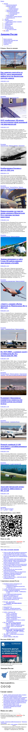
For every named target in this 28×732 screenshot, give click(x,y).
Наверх (2, 1)
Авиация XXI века (8, 41)
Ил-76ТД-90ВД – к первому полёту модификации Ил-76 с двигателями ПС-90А (14, 354)
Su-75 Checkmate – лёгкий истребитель (12, 598)
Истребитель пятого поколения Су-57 (12, 583)
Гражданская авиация (11, 5)
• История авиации (8, 28)
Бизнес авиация (10, 15)
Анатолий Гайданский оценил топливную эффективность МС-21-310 (12, 489)
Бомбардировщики (13, 8)
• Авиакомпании (7, 24)
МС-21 (2, 508)
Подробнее (3, 96)
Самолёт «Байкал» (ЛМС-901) (10, 636)
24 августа (6, 558)
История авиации (5, 187)
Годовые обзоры (7, 42)
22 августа (6, 561)
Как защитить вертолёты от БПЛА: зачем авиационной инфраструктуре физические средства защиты (12, 75)
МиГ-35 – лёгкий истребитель (10, 596)
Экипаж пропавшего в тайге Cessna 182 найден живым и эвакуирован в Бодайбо (12, 261)
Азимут (2, 329)
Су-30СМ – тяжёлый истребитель (11, 590)
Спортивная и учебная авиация (14, 16)
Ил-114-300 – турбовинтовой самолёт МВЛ (14, 628)
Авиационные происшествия (10, 40)
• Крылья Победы (8, 26)
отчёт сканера (14, 724)
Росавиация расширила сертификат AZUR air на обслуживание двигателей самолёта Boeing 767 (15, 700)
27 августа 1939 (7, 555)
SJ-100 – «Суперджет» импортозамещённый (11, 614)
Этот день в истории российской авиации (16, 188)
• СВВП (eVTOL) (8, 23)
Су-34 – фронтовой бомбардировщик (12, 594)
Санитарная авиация (14, 12)
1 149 (10, 510)
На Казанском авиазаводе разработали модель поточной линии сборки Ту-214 (14, 703)
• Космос (6, 19)
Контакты (24, 721)
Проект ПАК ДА (7, 607)
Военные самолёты (11, 6)
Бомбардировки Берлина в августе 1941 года (11, 169)
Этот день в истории (11, 29)
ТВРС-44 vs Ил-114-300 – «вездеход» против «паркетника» (15, 632)
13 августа (6, 577)
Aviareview (6, 44)
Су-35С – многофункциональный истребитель (14, 589)
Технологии (21, 145)
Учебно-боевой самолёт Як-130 (11, 599)
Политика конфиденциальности (13, 721)
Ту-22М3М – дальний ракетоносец (11, 608)
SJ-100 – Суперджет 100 (9, 612)
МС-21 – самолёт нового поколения (12, 622)
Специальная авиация (11, 11)
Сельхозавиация (13, 14)
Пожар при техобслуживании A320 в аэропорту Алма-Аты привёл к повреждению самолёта (15, 698)
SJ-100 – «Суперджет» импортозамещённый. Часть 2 (13, 616)
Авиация (5, 3)
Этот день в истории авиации (10, 549)
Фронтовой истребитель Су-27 (11, 595)
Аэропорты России (5, 236)
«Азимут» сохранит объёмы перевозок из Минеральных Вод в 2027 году (14, 306)
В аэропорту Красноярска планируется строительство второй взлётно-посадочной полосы (11, 401)
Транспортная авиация (11, 10)
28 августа (6, 552)
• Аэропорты (7, 25)
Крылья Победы (14, 187)
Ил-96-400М (6, 627)
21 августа (6, 564)
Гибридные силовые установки (14, 21)
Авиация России (9, 34)
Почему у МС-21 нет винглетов (14, 626)
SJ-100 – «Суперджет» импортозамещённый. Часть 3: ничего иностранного (15, 620)
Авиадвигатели (4, 145)
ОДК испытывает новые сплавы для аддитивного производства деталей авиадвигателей (12, 706)
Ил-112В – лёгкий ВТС (9, 601)
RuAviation (4, 723)
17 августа (6, 569)
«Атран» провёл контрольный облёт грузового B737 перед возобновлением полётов (14, 695)
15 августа (6, 574)
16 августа (6, 571)
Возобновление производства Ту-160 (12, 609)
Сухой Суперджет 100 (15, 464)
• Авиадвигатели (8, 20)
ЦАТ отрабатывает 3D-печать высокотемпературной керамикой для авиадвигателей (14, 122)
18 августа (6, 566)
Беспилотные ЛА (10, 17)
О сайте (2, 721)
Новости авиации (7, 39)
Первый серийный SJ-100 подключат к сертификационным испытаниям (14, 446)
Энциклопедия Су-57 (11, 585)
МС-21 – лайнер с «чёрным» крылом (15, 625)
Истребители (12, 7)
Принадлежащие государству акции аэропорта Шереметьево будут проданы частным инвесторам (13, 214)
